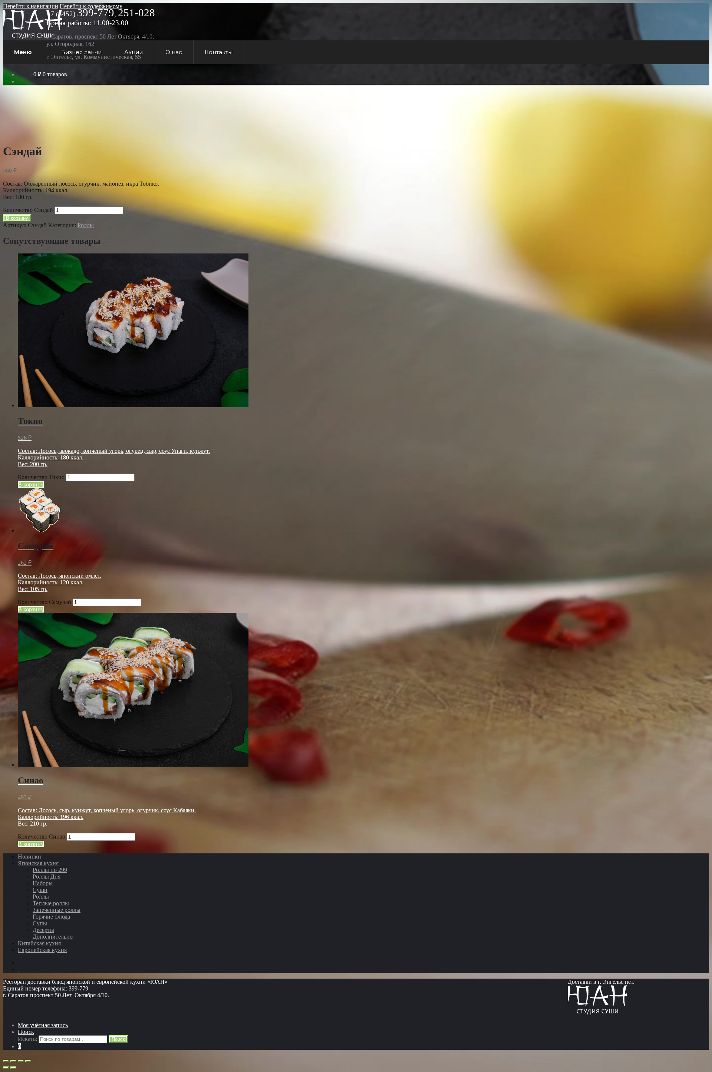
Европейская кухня (42, 950)
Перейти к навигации (30, 6)
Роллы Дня (46, 876)
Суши (40, 890)
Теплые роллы (51, 903)
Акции (133, 52)
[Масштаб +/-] (28, 1061)
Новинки (29, 856)
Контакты (219, 52)
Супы (40, 923)
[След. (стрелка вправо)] (13, 1067)
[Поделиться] (13, 1061)
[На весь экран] (21, 1061)
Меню (23, 52)
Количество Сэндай (28, 210)
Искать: (27, 1039)
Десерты (43, 930)
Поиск (26, 1032)
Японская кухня (38, 863)
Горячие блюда (51, 916)
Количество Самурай (44, 602)
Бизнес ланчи (81, 52)
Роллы (86, 225)
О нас (173, 52)
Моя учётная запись (43, 1025)
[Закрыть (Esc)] (6, 1061)
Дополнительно (53, 936)
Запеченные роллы (56, 910)
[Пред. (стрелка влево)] (6, 1067)
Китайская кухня (39, 943)
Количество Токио (41, 477)
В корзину (17, 218)
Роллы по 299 (50, 870)
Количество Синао (41, 836)
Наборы (43, 883)
